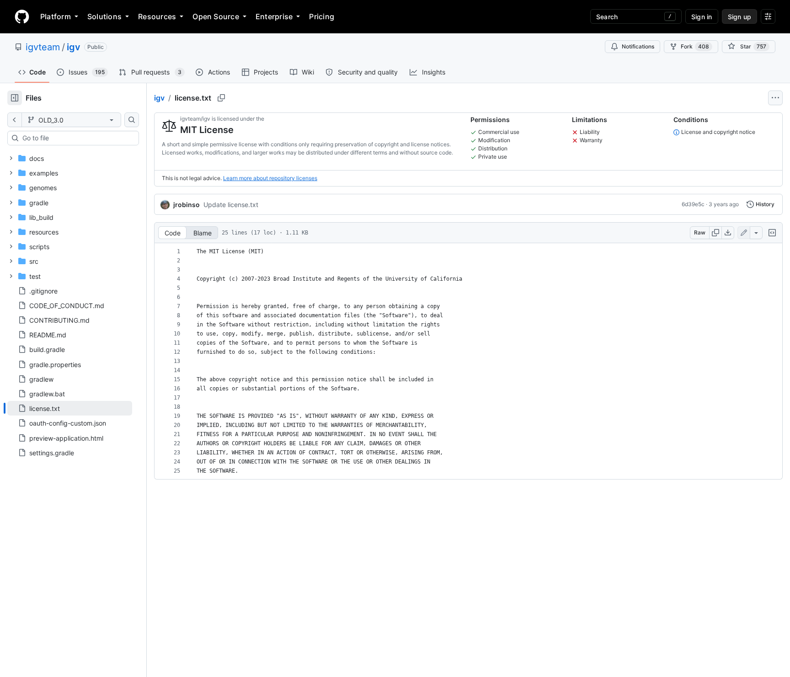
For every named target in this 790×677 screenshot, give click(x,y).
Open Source (215, 16)
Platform (55, 16)
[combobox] (76, 138)
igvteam (43, 47)
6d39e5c (693, 204)
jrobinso (186, 204)
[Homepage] (22, 16)
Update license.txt (230, 204)
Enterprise (274, 16)
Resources (157, 16)
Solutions (104, 16)
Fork (695, 46)
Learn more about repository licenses (270, 178)
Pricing (321, 16)
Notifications (638, 46)
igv (73, 47)
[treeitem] (69, 408)
